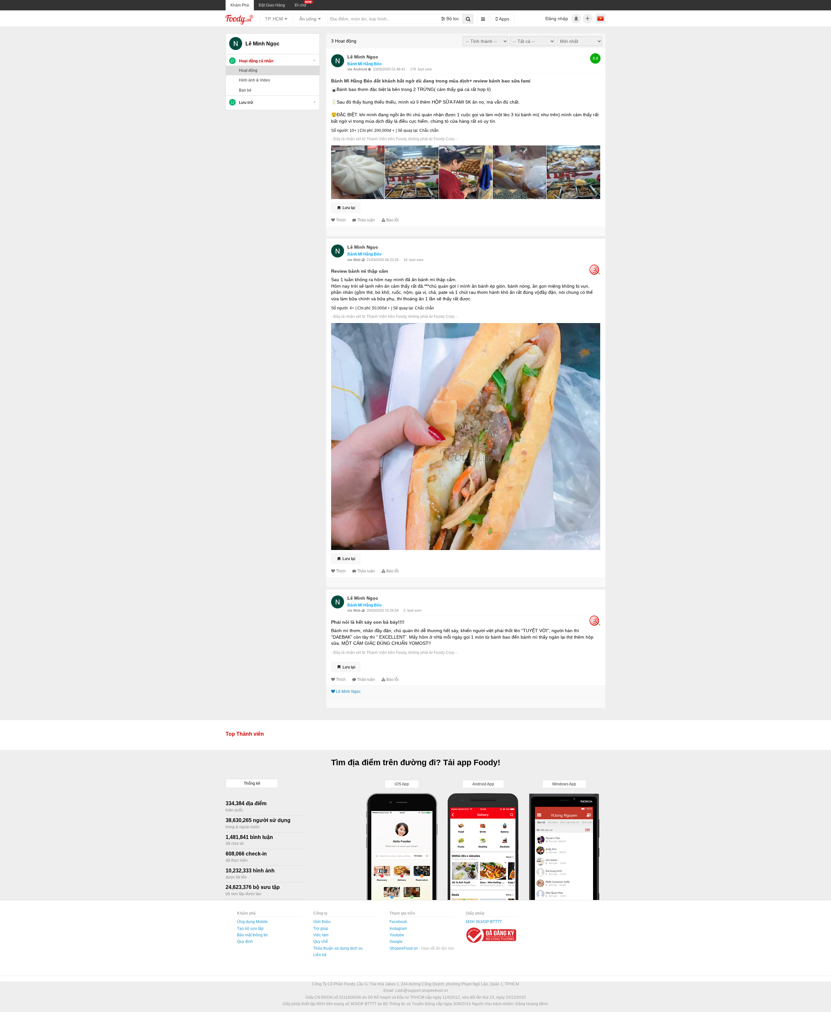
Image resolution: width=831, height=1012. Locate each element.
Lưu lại (348, 208)
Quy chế (320, 941)
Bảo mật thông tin (252, 935)
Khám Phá (239, 5)
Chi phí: (366, 130)
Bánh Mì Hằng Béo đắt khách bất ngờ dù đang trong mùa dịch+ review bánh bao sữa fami (430, 80)
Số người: (340, 130)
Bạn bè (245, 90)
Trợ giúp (320, 928)
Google (396, 941)
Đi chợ (300, 5)
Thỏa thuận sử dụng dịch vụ (338, 948)
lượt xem (425, 69)
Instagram (398, 928)
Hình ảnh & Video (254, 80)
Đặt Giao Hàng (272, 5)
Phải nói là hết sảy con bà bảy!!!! (367, 622)
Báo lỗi (392, 220)
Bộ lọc (452, 18)
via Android (357, 69)
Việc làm (321, 935)
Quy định (245, 941)
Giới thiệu (321, 921)
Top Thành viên (245, 734)
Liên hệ (320, 955)
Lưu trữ (246, 102)
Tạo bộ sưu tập (250, 928)
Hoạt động (248, 70)
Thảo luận (366, 220)
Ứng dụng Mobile (252, 921)
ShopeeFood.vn (404, 948)
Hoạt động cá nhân (256, 61)
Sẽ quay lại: (408, 130)
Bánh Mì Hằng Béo (364, 64)
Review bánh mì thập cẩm (359, 271)
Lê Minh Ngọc (362, 56)
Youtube (397, 935)
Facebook (398, 921)
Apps (503, 18)
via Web (354, 260)
